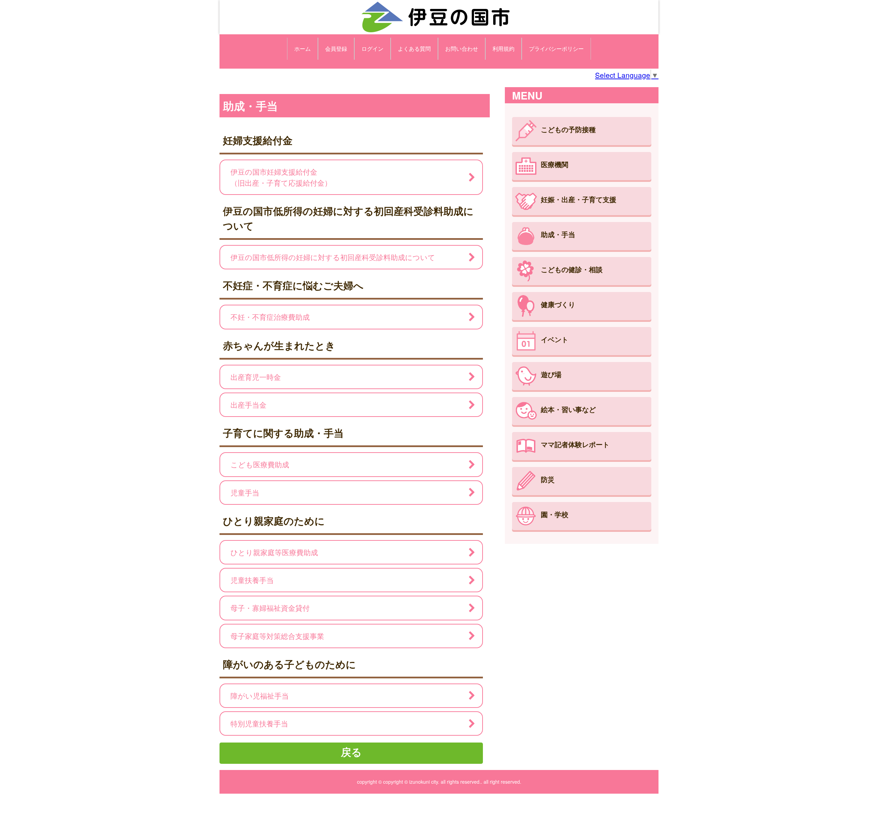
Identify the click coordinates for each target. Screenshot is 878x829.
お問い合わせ (461, 48)
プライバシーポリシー (556, 48)
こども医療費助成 (259, 464)
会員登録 (336, 48)
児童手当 (244, 492)
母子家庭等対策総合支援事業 (277, 636)
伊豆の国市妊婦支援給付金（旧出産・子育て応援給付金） (281, 176)
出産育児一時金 (255, 377)
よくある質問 (414, 48)
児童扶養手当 (252, 580)
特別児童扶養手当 (259, 723)
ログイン (372, 48)
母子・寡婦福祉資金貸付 (270, 608)
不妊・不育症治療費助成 (270, 317)
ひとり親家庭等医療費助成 (274, 552)
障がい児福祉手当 (259, 695)
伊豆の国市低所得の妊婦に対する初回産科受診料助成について (332, 257)
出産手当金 (248, 404)
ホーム (302, 48)
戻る (351, 751)
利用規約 (503, 48)
